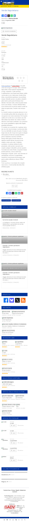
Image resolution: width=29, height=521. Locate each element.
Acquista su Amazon (10, 31)
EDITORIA (6, 215)
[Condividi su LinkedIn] (14, 15)
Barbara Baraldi (13, 18)
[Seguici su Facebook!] (6, 300)
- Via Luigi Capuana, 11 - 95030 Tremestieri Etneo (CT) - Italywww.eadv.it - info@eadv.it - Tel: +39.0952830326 (16, 509)
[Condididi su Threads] (8, 15)
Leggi (13, 425)
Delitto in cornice (6, 361)
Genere (3, 41)
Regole (17, 490)
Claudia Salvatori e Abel (8, 406)
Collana (3, 54)
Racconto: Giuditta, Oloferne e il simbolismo (13, 326)
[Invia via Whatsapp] (11, 15)
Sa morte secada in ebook (10, 220)
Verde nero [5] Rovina (7, 332)
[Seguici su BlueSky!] (11, 300)
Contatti (14, 491)
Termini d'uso (7, 490)
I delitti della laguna (7, 384)
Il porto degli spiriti (7, 397)
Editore (3, 50)
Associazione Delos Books (14, 500)
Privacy (13, 490)
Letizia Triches (16, 86)
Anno (2, 57)
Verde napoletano (5, 86)
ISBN (2, 61)
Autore (3, 37)
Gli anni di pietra (6, 370)
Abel (17, 406)
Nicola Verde (5, 313)
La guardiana (15, 6)
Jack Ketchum (19, 397)
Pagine (3, 64)
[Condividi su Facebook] (2, 15)
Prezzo (3, 68)
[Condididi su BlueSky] (5, 15)
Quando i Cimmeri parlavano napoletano (11, 246)
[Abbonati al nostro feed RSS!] (23, 300)
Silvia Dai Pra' (4, 6)
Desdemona (5, 475)
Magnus (3, 482)
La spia (4, 352)
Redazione (23, 490)
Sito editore (6, 174)
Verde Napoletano (6, 320)
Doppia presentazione (17, 313)
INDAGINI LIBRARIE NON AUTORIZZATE (14, 268)
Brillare (10, 6)
